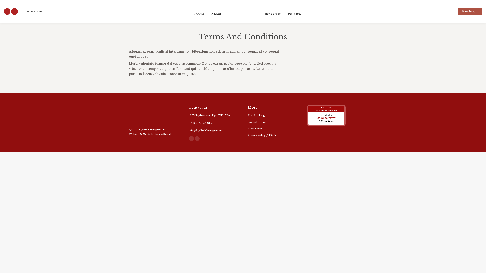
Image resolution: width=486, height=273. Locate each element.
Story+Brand (163, 134)
